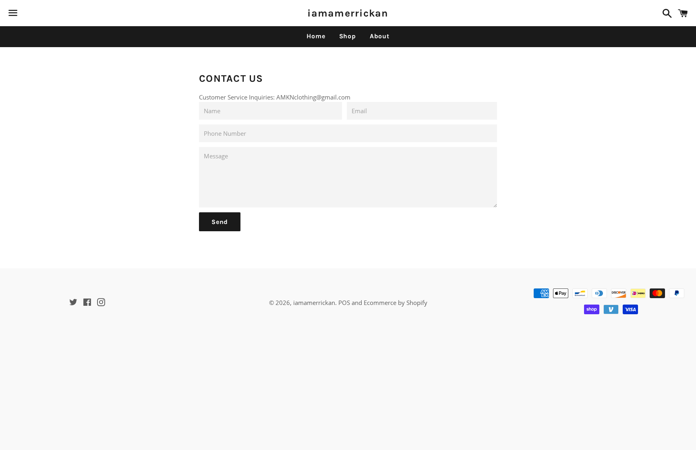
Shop (347, 36)
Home (316, 36)
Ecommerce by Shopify (395, 303)
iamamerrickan (347, 13)
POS (344, 303)
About (379, 36)
